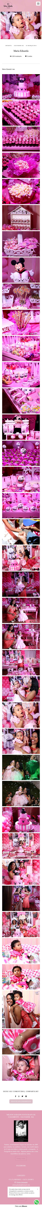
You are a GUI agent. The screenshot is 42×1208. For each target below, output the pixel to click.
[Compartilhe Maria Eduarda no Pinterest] (26, 1096)
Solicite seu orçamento (21, 1101)
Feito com (21, 1206)
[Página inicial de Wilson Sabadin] (8, 6)
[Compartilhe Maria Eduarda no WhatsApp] (18, 1096)
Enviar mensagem (22, 1182)
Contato (20, 1199)
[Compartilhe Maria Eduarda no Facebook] (15, 1096)
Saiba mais (21, 1158)
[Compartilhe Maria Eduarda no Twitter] (22, 1096)
